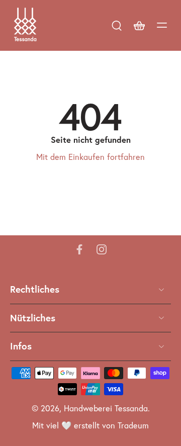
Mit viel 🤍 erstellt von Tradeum (90, 425)
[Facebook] (79, 249)
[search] (117, 25)
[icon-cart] (139, 25)
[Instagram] (101, 249)
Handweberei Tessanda (106, 408)
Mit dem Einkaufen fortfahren (90, 157)
